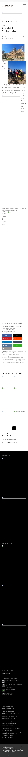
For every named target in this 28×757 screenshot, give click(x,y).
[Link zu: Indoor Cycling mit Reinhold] (20, 392)
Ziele (20, 362)
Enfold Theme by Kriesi (19, 746)
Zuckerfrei (9, 363)
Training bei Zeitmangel (10, 689)
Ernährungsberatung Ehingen (12, 354)
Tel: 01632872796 (6, 673)
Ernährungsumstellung (16, 356)
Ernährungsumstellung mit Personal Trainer (11, 357)
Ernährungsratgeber (6, 356)
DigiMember (18, 755)
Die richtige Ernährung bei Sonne (12, 680)
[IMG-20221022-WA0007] (12, 16)
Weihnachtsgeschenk (6, 362)
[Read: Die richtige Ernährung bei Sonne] (3, 681)
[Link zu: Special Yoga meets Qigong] (8, 381)
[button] (7, 335)
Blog (18, 23)
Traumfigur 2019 (17, 360)
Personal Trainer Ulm (17, 359)
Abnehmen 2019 (16, 351)
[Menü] (24, 5)
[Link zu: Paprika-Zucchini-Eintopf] (20, 401)
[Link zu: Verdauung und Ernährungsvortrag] (20, 416)
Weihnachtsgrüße (15, 362)
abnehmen (10, 351)
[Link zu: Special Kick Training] (20, 379)
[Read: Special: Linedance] (3, 694)
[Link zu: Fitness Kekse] (8, 393)
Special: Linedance (9, 693)
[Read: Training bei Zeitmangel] (3, 690)
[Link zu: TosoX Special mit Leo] (8, 416)
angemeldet (9, 442)
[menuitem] (24, 5)
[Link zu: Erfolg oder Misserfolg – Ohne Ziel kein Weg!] (8, 405)
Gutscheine (10, 359)
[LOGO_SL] (11, 5)
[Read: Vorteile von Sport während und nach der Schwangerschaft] (3, 685)
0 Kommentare (12, 23)
